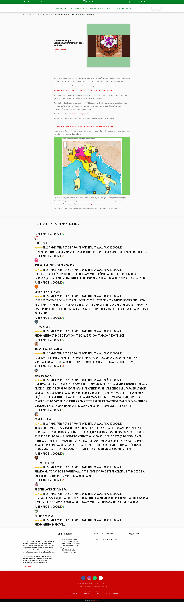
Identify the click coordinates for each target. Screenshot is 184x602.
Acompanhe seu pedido (42, 2)
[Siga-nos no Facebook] (152, 2)
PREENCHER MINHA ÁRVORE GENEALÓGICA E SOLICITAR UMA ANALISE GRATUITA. (83, 91)
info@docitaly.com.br (133, 2)
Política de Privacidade (100, 586)
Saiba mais (27, 566)
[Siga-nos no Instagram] (156, 2)
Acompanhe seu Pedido (69, 552)
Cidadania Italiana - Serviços (70, 545)
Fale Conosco (145, 2)
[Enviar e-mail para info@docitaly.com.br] (101, 578)
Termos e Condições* (83, 586)
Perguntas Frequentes (67, 548)
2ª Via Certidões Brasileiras (70, 541)
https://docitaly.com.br (80, 114)
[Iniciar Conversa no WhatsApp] (159, 2)
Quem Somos (28, 2)
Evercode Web (96, 600)
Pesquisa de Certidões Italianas (71, 543)
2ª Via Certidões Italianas (69, 539)
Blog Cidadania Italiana (93, 2)
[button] (138, 8)
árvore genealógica (93, 204)
